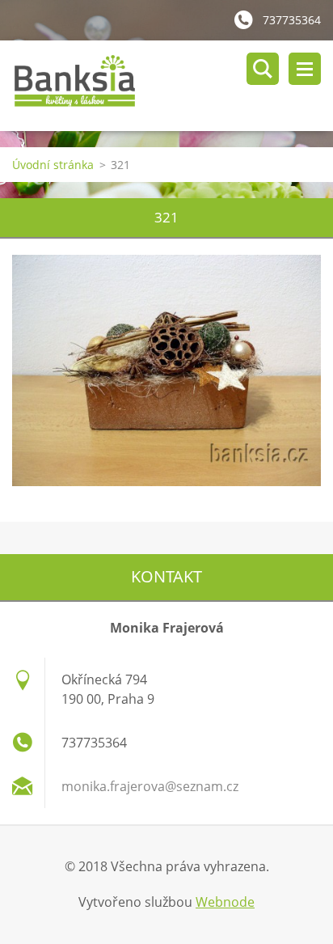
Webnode (225, 902)
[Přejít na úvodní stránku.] (172, 85)
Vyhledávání (263, 69)
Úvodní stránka (53, 164)
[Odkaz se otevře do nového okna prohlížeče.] (166, 370)
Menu (305, 69)
